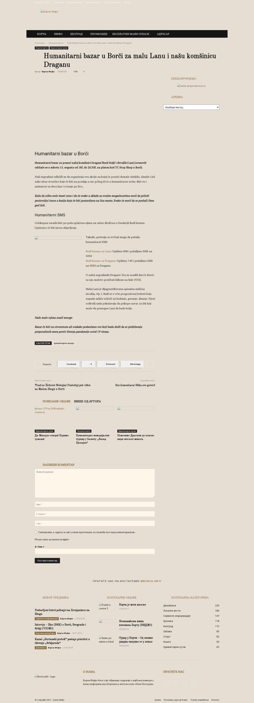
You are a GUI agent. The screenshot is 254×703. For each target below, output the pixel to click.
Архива (157, 700)
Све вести (59, 2)
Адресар (163, 34)
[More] (149, 364)
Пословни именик (112, 2)
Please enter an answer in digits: (52, 539)
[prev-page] (37, 450)
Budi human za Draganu (100, 261)
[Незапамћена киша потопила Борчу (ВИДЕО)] (107, 625)
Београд (76, 34)
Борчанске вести (75, 2)
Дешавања (41, 647)
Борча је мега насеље (132, 604)
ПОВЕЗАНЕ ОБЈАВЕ (57, 401)
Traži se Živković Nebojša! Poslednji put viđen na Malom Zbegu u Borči (63, 387)
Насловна (40, 42)
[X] (211, 2)
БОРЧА (41, 34)
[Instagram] (205, 2)
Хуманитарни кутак (59, 48)
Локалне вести (56, 42)
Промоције (98, 34)
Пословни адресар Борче (176, 700)
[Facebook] (199, 2)
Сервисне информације (47, 618)
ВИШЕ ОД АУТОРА (87, 401)
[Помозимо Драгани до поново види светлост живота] (136, 420)
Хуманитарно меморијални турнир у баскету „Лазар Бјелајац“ (92, 439)
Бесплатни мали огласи (130, 34)
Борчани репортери (45, 633)
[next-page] (42, 450)
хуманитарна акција (64, 343)
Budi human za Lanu (98, 251)
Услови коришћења (199, 700)
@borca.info (151, 581)
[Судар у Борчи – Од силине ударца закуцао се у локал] (107, 642)
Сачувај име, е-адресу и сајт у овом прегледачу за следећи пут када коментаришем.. (87, 532)
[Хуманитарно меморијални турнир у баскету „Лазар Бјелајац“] (95, 420)
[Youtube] (216, 2)
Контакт (127, 2)
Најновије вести (93, 2)
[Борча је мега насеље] (107, 609)
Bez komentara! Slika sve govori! (135, 385)
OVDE (137, 280)
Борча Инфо (48, 71)
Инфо (58, 34)
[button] (215, 34)
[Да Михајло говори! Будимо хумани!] (53, 420)
